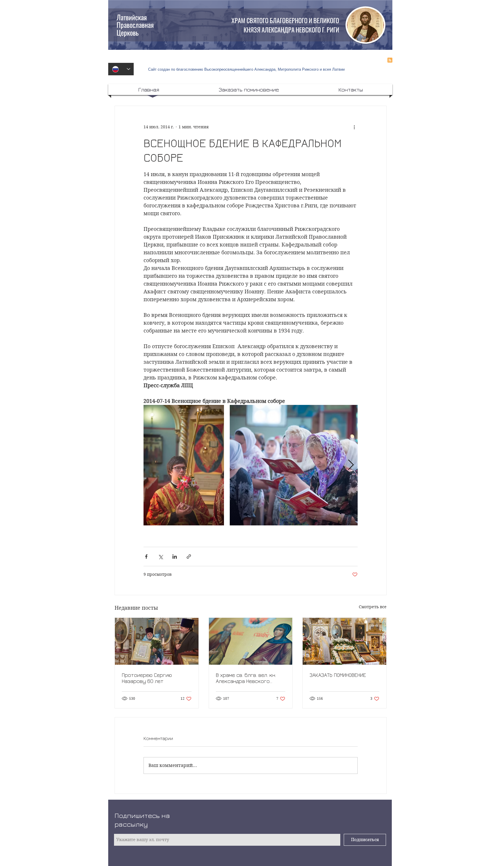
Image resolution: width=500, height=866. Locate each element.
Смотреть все (373, 606)
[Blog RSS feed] (389, 60)
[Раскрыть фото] (184, 465)
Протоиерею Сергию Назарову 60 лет (147, 678)
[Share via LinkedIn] (174, 556)
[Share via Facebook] (146, 556)
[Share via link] (189, 556)
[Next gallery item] (351, 465)
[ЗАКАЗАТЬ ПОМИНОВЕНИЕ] (344, 641)
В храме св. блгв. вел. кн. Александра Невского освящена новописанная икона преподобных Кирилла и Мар (246, 678)
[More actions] (354, 126)
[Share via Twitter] (160, 556)
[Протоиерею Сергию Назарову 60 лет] (156, 641)
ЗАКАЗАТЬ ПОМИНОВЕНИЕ (338, 675)
